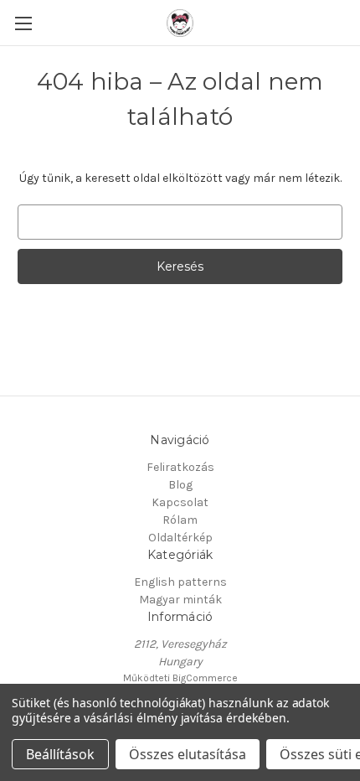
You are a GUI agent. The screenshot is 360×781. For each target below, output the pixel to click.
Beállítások (60, 754)
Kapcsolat (180, 502)
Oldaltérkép (180, 537)
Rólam (180, 520)
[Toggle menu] (23, 23)
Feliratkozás (180, 467)
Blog (180, 485)
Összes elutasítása (187, 754)
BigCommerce (205, 678)
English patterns (180, 582)
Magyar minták (180, 599)
